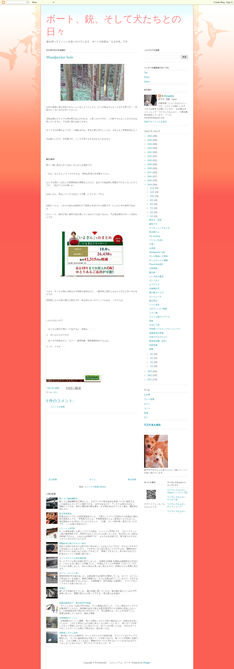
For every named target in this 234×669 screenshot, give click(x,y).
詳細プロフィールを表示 (155, 121)
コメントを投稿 (57, 407)
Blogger (146, 663)
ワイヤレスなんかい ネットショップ (177, 505)
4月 (152, 354)
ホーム (92, 479)
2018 (149, 168)
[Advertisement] (92, 444)
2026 (149, 136)
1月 (152, 366)
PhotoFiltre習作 (156, 264)
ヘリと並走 (154, 304)
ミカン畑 (153, 313)
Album (147, 81)
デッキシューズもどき (159, 228)
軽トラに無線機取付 (68, 498)
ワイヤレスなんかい (176, 511)
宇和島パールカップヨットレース (164, 329)
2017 (149, 172)
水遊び (62, 588)
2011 (149, 379)
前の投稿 (132, 479)
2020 (149, 160)
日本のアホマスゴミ (158, 337)
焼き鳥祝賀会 (65, 513)
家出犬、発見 (155, 220)
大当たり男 (154, 325)
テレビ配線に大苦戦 (158, 256)
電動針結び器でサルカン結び (72, 543)
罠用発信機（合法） (158, 341)
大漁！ (152, 244)
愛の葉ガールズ (156, 292)
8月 (152, 204)
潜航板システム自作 (68, 633)
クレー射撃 (149, 399)
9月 (152, 200)
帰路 (151, 321)
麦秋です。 (154, 224)
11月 (152, 192)
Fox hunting (154, 236)
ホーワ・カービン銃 (68, 573)
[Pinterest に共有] (79, 388)
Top (145, 72)
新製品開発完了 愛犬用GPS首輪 (75, 603)
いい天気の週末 (156, 276)
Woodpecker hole (157, 252)
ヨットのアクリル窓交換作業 (72, 558)
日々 (56, 392)
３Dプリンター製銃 (158, 309)
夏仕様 (152, 272)
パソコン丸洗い (156, 240)
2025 (149, 140)
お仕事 (147, 394)
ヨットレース (155, 296)
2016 (149, 176)
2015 (149, 180)
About (146, 77)
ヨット (147, 408)
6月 (152, 212)
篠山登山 (153, 300)
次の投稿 (53, 479)
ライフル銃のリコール (159, 317)
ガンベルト (154, 280)
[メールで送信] (67, 388)
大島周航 (153, 268)
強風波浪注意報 (156, 333)
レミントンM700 (67, 528)
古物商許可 (154, 288)
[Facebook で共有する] (76, 388)
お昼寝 (152, 248)
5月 (152, 216)
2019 (149, 164)
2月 (152, 362)
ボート (147, 404)
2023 (149, 148)
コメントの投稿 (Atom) (95, 487)
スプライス (154, 284)
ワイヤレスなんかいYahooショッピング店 (177, 491)
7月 (152, 208)
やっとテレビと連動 (158, 260)
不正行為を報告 (152, 424)
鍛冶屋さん (154, 232)
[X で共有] (73, 388)
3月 (152, 358)
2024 (149, 144)
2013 (149, 371)
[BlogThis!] (70, 388)
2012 (149, 375)
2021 (149, 156)
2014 (149, 184)
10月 (152, 196)
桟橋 (151, 349)
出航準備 (153, 345)
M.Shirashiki (168, 96)
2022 (149, 152)
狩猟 (146, 413)
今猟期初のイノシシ (68, 618)
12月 (152, 188)
